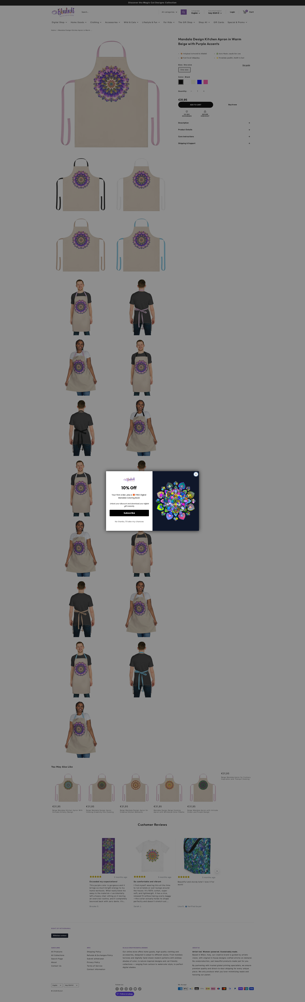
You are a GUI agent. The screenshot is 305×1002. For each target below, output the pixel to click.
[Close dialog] (196, 474)
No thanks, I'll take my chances (129, 521)
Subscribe (129, 512)
